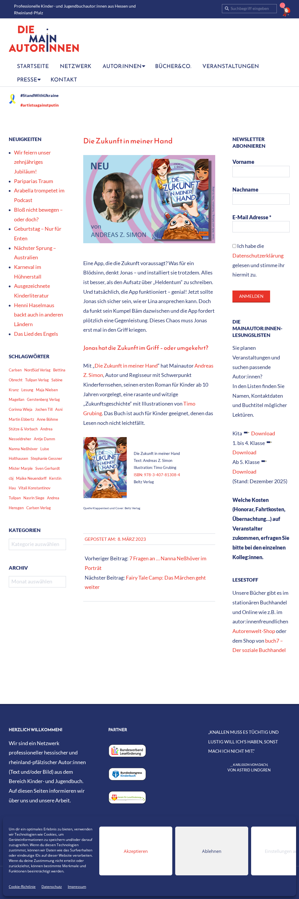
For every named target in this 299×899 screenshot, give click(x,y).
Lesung (27, 389)
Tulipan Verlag (37, 380)
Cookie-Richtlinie (22, 886)
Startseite (33, 66)
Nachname (245, 190)
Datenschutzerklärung (258, 256)
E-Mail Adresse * (251, 217)
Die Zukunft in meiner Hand (126, 366)
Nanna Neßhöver (23, 448)
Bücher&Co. (173, 66)
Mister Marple (21, 468)
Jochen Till (44, 409)
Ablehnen (211, 851)
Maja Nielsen (47, 389)
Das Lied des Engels (36, 334)
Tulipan (15, 497)
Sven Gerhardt (47, 468)
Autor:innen (122, 66)
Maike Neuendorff (31, 478)
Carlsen (15, 370)
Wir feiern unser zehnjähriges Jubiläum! (32, 162)
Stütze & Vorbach (23, 429)
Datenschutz (51, 886)
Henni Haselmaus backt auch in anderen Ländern (38, 314)
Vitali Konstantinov (34, 488)
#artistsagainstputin (39, 104)
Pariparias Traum (33, 181)
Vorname (243, 162)
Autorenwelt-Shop (253, 631)
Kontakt (64, 79)
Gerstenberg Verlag (43, 399)
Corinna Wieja (20, 409)
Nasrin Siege (33, 497)
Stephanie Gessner (46, 458)
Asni (58, 409)
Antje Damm (44, 439)
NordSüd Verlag (37, 370)
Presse (27, 79)
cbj (11, 478)
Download (263, 433)
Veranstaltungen (230, 66)
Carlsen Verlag (38, 507)
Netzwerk (75, 66)
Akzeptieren (136, 851)
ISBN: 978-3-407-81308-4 (157, 474)
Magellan (16, 399)
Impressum (77, 886)
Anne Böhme (47, 419)
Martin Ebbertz (21, 419)
